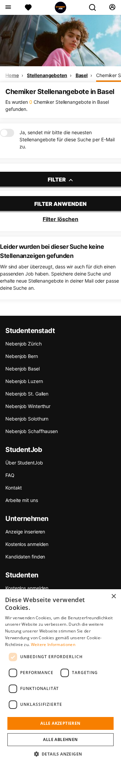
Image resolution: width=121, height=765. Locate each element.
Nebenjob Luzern (24, 381)
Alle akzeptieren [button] (60, 723)
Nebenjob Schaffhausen (31, 431)
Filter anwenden (60, 203)
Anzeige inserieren (25, 531)
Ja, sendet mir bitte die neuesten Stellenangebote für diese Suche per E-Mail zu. (67, 139)
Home (12, 75)
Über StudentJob (24, 462)
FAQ (9, 475)
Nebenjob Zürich (23, 343)
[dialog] (60, 677)
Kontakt (13, 488)
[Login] (112, 7)
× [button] (113, 596)
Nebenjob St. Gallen (26, 394)
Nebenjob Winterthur (27, 406)
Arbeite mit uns (21, 500)
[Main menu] (7, 7)
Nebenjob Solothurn (26, 419)
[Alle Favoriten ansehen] (28, 7)
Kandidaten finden (25, 556)
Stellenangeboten (47, 75)
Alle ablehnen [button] (60, 739)
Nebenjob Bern (21, 356)
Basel (82, 75)
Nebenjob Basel (22, 369)
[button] (60, 753)
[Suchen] (95, 7)
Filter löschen (60, 219)
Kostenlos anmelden (26, 544)
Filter (57, 179)
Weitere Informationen (53, 644)
